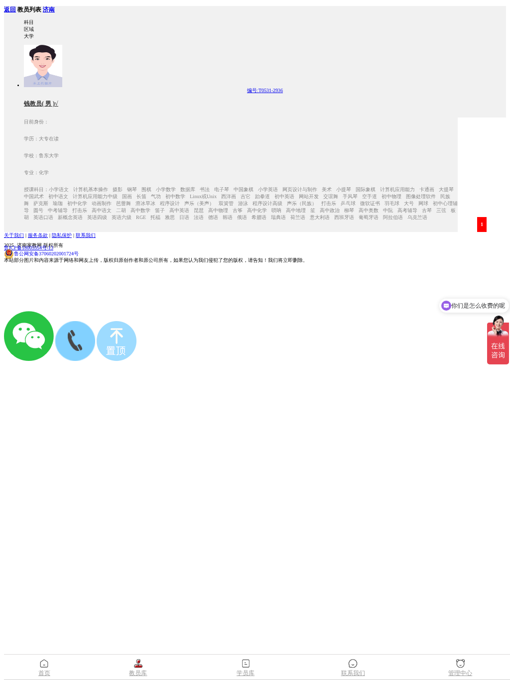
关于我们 (14, 235)
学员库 (246, 673)
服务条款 (38, 235)
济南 (49, 9)
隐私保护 (62, 235)
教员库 (138, 673)
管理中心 (460, 673)
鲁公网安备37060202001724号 (46, 253)
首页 (44, 673)
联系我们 (86, 235)
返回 (10, 9)
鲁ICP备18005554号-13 (28, 247)
